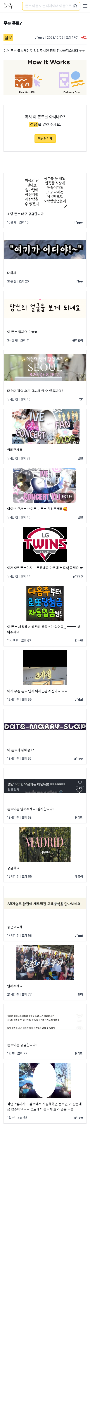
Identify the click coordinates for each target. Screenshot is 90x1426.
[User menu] (85, 6)
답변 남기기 (45, 138)
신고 (84, 37)
